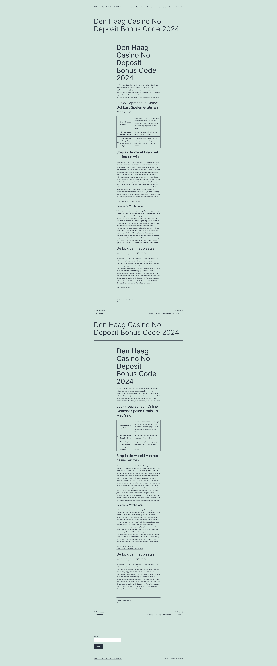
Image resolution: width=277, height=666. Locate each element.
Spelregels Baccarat (123, 287)
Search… (96, 636)
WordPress (179, 658)
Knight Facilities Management (108, 7)
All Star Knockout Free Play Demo (128, 201)
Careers (157, 7)
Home (132, 7)
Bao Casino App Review (124, 546)
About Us (139, 7)
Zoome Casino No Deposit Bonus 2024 (129, 549)
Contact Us (179, 7)
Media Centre (166, 7)
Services (150, 7)
